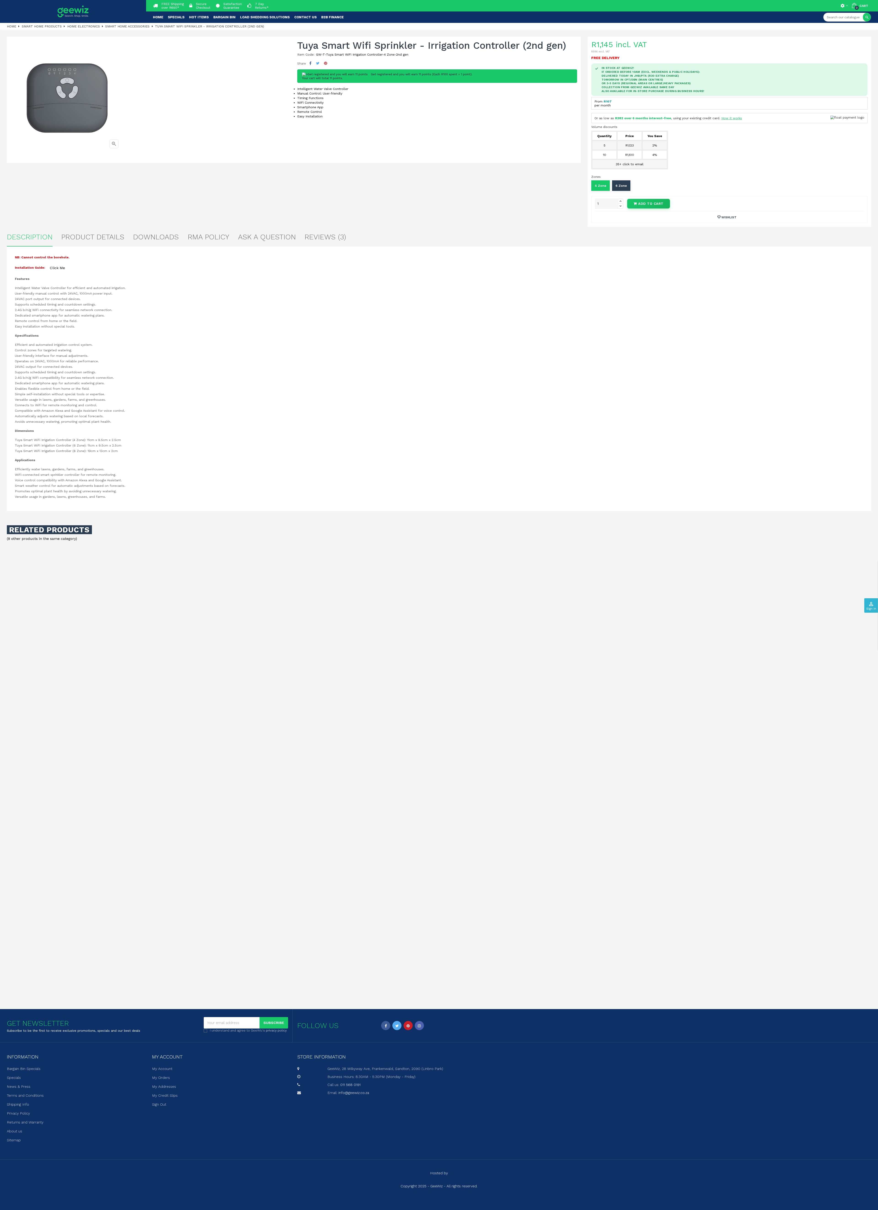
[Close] (484, 565)
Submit (439, 630)
